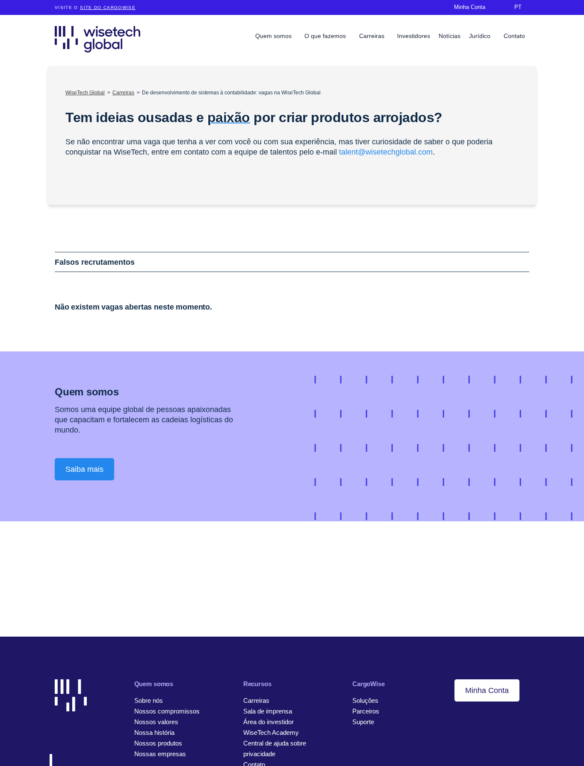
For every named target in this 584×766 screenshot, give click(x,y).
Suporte (363, 721)
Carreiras (372, 35)
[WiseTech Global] (97, 39)
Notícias (449, 35)
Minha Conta (487, 690)
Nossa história (154, 732)
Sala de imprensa (267, 711)
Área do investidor (268, 721)
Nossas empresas (160, 753)
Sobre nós (148, 700)
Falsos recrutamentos (95, 262)
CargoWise (368, 683)
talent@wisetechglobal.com (386, 152)
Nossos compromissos (167, 711)
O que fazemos (326, 35)
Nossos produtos (158, 743)
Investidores (413, 35)
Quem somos (274, 35)
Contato (514, 35)
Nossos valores (156, 721)
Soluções (365, 700)
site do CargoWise (108, 7)
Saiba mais (84, 469)
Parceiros (365, 711)
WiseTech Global (85, 93)
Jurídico (480, 35)
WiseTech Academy (271, 732)
